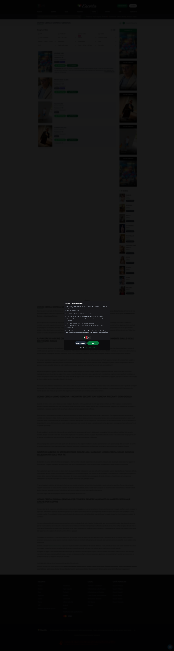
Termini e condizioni (90, 347)
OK (93, 343)
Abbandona (80, 343)
